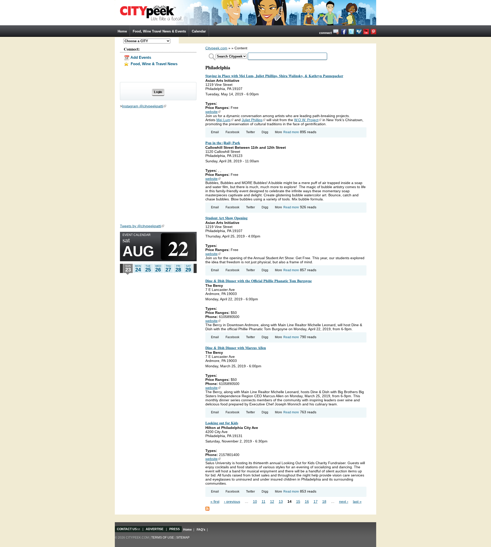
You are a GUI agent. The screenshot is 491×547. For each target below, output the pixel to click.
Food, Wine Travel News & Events (159, 31)
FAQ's (201, 529)
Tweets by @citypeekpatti (142, 226)
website (213, 112)
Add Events (140, 57)
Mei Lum (224, 120)
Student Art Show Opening (226, 218)
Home (122, 31)
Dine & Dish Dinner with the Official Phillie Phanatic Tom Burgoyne (258, 280)
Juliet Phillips (253, 120)
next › (343, 501)
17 (316, 501)
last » (357, 501)
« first (214, 501)
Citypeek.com (216, 48)
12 (272, 501)
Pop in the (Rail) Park (222, 142)
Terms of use (162, 537)
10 (255, 501)
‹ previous (232, 501)
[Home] (245, 12)
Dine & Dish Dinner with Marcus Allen (235, 347)
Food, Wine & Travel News (153, 64)
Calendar (199, 31)
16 (307, 501)
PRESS (174, 529)
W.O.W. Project (307, 120)
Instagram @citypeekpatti (144, 106)
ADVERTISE (154, 529)
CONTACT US (128, 529)
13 (281, 501)
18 (324, 501)
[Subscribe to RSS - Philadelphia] (207, 508)
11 (263, 501)
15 (298, 501)
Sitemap (182, 537)
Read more (291, 132)
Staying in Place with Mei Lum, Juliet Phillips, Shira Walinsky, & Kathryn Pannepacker (274, 75)
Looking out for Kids (221, 423)
